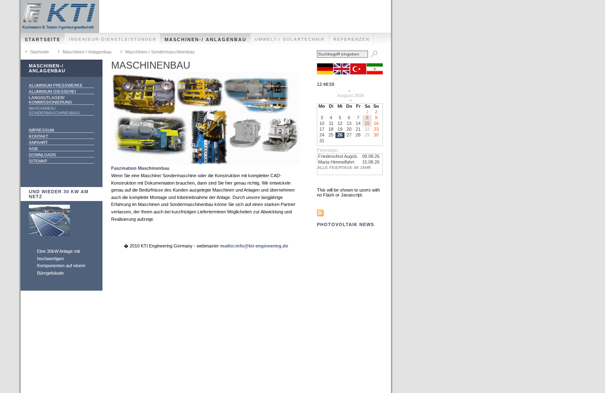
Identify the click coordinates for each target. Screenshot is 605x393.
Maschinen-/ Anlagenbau (206, 39)
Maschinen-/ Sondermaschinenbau (160, 51)
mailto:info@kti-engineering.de (254, 245)
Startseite (42, 39)
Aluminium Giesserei (52, 91)
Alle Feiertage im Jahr (344, 167)
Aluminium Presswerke (56, 85)
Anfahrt (38, 142)
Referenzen (351, 39)
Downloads (42, 155)
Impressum (41, 130)
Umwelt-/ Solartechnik (290, 39)
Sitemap (38, 161)
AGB (33, 148)
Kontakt (38, 136)
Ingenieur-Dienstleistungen (112, 39)
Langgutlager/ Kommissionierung (50, 99)
